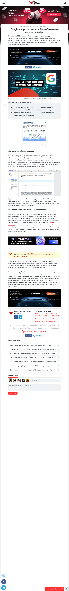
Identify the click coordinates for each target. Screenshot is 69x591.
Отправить (13, 393)
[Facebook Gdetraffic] (16, 317)
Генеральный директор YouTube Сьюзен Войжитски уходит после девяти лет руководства (46, 320)
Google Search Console (45, 98)
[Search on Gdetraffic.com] (65, 3)
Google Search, (34, 98)
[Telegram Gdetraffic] (20, 317)
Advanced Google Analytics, (21, 98)
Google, (10, 98)
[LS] (34, 56)
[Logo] (34, 3)
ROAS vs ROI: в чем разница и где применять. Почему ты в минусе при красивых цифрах (47, 315)
